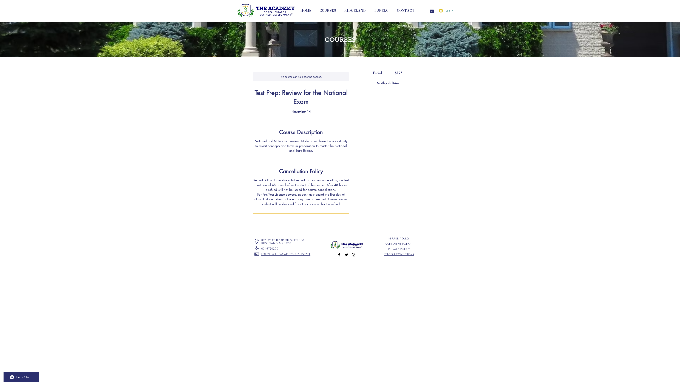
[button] (432, 10)
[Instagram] (354, 255)
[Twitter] (346, 255)
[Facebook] (339, 255)
